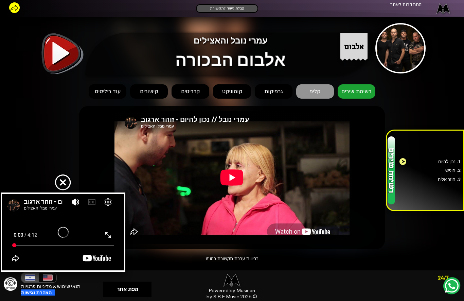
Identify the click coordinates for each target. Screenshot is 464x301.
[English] (47, 277)
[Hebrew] (30, 277)
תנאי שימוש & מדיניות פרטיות (51, 286)
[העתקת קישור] (14, 8)
